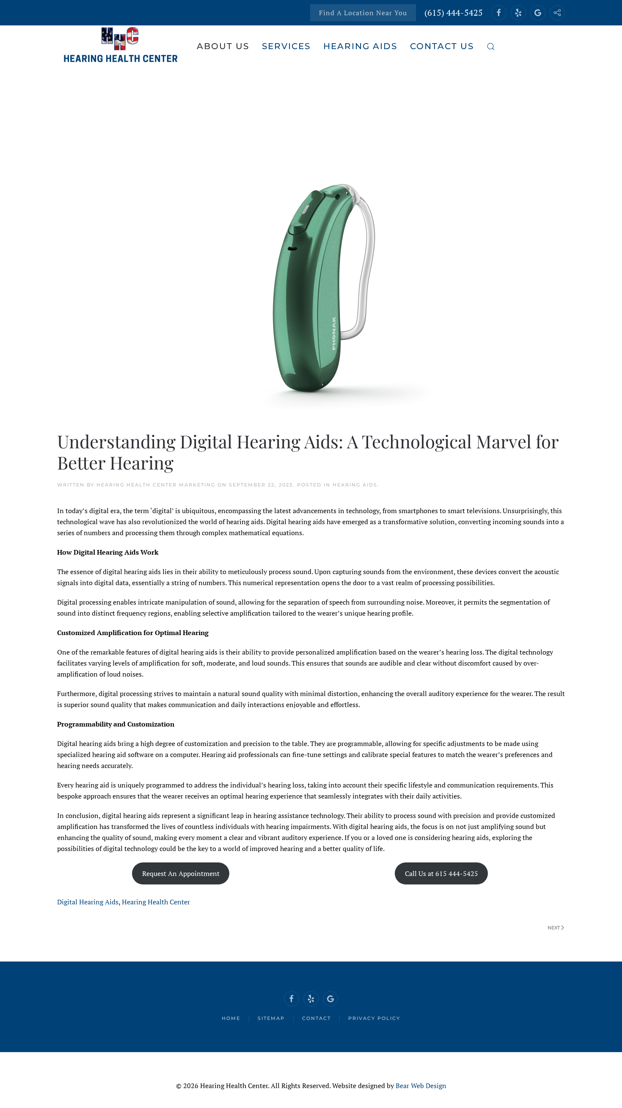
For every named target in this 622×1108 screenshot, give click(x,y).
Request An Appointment (181, 873)
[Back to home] (120, 46)
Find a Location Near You (363, 12)
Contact (316, 1018)
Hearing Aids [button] (360, 46)
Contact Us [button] (442, 46)
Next (554, 928)
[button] (491, 46)
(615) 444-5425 (453, 12)
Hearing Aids (355, 485)
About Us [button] (223, 46)
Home (231, 1018)
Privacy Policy (374, 1018)
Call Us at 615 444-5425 (441, 873)
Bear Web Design (421, 1085)
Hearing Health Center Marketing (155, 485)
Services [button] (286, 46)
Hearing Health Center (156, 901)
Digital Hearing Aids (87, 901)
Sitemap (271, 1018)
